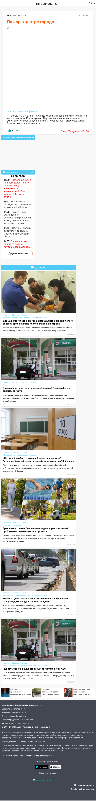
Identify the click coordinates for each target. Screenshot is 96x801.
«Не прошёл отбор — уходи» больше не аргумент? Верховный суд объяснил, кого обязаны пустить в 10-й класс (38, 459)
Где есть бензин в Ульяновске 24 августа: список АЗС (34, 668)
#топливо (47, 666)
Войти (92, 3)
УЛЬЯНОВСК (22, 111)
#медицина (17, 525)
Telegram (73, 131)
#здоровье (6, 525)
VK (82, 131)
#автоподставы (8, 595)
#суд (46, 595)
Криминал (6, 593)
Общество (15, 315)
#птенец (27, 318)
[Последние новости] (25, 172)
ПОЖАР (10, 111)
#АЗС (5, 666)
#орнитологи (17, 318)
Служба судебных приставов (82, 789)
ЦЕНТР (33, 111)
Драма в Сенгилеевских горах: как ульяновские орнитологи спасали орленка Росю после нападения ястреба (38, 322)
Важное (5, 382)
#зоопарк (6, 318)
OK (87, 131)
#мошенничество (22, 595)
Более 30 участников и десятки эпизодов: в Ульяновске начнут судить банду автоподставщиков (35, 600)
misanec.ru (45, 727)
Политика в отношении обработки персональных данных (28, 756)
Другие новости (18, 253)
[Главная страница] (47, 3)
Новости (6, 315)
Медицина (7, 523)
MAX (63, 131)
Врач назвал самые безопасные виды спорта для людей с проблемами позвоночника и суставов (36, 530)
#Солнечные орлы (39, 318)
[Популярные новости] (31, 172)
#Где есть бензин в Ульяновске (29, 666)
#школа (33, 455)
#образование (22, 455)
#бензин (6, 385)
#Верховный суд (9, 455)
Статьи (24, 315)
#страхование (37, 595)
